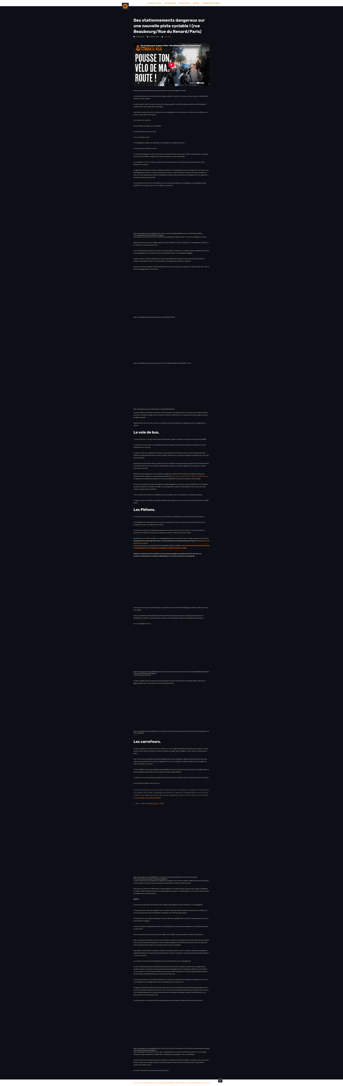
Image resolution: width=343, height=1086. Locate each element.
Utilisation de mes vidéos (150, 1083)
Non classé (167, 36)
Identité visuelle (137, 1083)
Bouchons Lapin (170, 3)
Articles (196, 3)
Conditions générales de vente (195, 1083)
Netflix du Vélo (184, 3)
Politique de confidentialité (166, 1083)
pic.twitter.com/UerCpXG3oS (149, 798)
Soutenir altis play (154, 3)
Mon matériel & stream (211, 3)
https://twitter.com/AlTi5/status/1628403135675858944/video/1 (190, 476)
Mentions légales (180, 1083)
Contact (207, 1083)
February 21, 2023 (156, 803)
